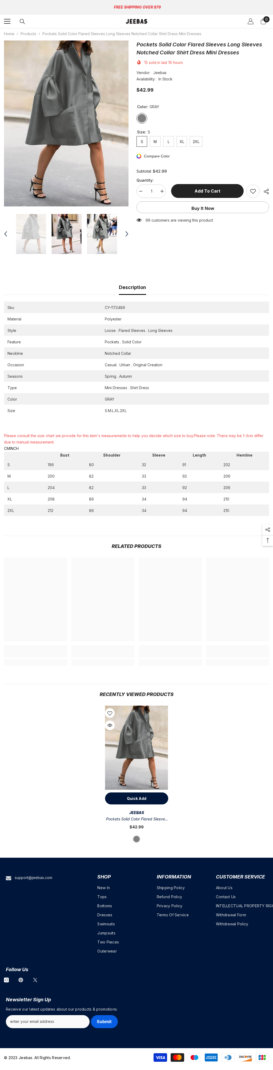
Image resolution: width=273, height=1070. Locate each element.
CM (7, 448)
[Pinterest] (21, 980)
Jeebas (160, 72)
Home (9, 33)
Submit (104, 1021)
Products (28, 33)
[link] (35, 654)
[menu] (7, 21)
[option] (66, 123)
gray (136, 839)
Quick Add (136, 798)
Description (132, 287)
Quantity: (145, 180)
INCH (14, 448)
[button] (6, 234)
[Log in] (251, 21)
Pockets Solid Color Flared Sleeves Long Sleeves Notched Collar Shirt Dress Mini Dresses (136, 819)
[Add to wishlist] (253, 191)
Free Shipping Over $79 (137, 7)
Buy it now (202, 208)
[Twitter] (35, 980)
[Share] (264, 191)
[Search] (22, 21)
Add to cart (206, 191)
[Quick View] (110, 725)
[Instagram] (6, 980)
